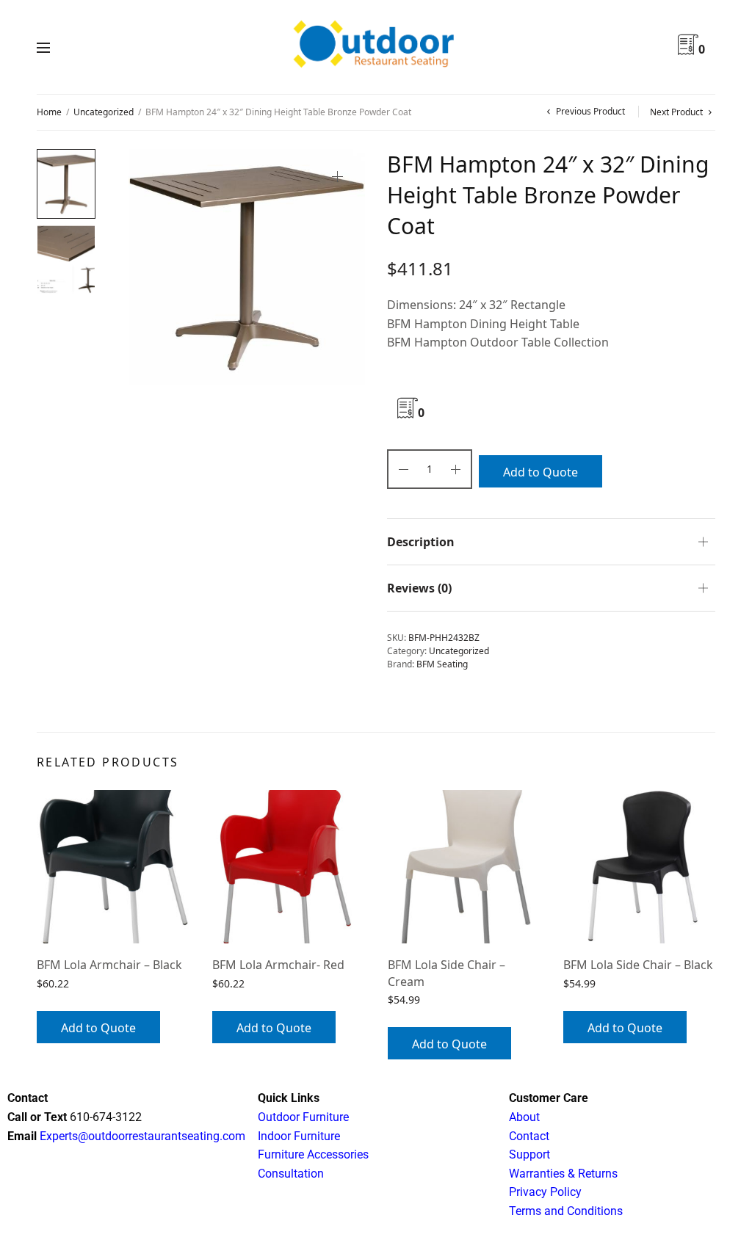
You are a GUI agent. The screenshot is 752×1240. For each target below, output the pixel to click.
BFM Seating (442, 664)
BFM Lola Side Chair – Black (638, 965)
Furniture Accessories (313, 1154)
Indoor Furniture (299, 1136)
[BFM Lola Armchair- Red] (289, 866)
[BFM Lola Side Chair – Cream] (464, 866)
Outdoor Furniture (303, 1117)
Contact (529, 1136)
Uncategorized (103, 112)
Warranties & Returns (563, 1174)
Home (49, 112)
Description (421, 542)
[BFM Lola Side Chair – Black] (640, 866)
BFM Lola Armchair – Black (109, 965)
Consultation (291, 1174)
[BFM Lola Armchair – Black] (113, 866)
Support (529, 1154)
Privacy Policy (545, 1192)
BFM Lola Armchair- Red (278, 965)
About (524, 1117)
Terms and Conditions (566, 1211)
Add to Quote (540, 472)
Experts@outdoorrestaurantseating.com (141, 1136)
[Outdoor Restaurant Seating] (376, 47)
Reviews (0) (419, 588)
